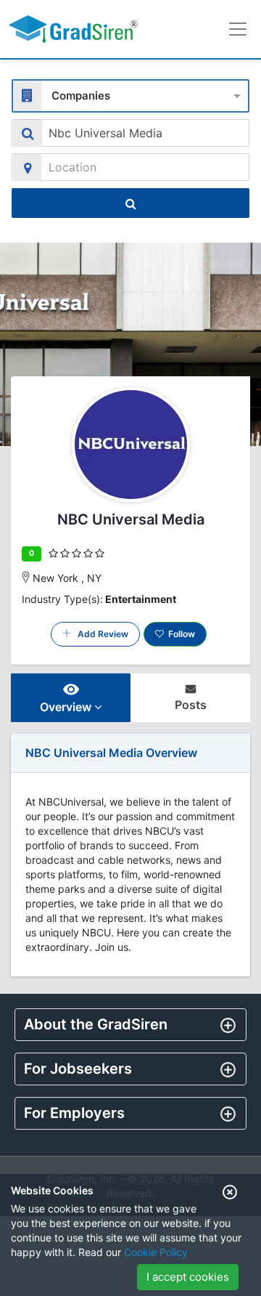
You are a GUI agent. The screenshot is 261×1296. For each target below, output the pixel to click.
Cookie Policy (156, 1252)
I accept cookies (187, 1277)
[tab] (130, 1024)
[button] (130, 1024)
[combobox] (130, 94)
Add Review (99, 633)
